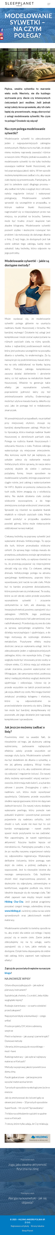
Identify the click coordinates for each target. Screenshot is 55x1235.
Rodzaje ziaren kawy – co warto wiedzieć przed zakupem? (25, 1008)
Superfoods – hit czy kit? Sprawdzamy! (24, 1107)
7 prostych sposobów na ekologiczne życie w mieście (27, 1089)
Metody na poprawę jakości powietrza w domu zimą (25, 1069)
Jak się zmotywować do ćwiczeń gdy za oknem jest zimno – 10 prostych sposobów (26, 1100)
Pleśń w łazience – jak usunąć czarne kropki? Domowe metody (27, 1038)
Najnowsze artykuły (20, 1226)
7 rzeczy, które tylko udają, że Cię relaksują (26, 1123)
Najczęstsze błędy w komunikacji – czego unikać (25, 1018)
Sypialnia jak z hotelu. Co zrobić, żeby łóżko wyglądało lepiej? (26, 997)
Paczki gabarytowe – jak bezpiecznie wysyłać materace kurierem (23, 1079)
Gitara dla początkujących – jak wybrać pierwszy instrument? (24, 987)
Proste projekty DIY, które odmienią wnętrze (23, 1028)
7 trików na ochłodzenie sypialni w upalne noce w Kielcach (26, 1116)
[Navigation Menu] (48, 4)
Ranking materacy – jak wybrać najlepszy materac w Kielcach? (25, 1059)
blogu (8, 972)
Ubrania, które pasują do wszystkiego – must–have (25, 1049)
